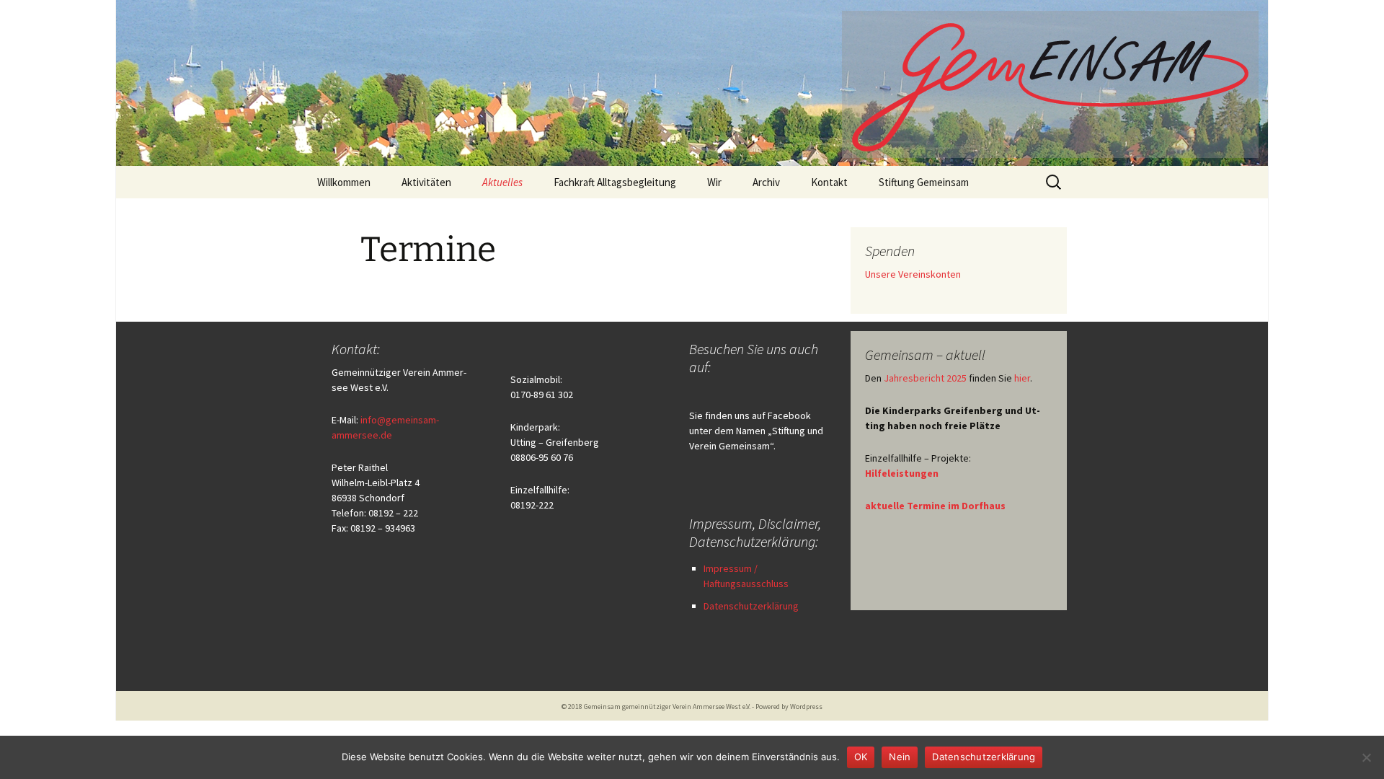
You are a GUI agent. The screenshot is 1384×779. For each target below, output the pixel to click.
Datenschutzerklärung (751, 605)
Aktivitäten (426, 182)
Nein (899, 756)
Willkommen (344, 182)
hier (1022, 377)
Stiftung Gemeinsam (924, 182)
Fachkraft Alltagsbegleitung (615, 182)
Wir (714, 182)
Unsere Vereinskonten (913, 274)
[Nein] (1366, 757)
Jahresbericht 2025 (925, 377)
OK (861, 756)
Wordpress (806, 706)
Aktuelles (502, 182)
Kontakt (829, 182)
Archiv (766, 182)
